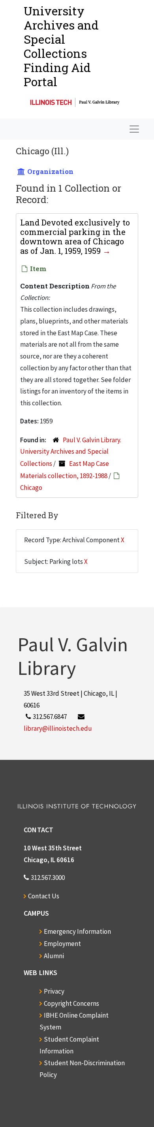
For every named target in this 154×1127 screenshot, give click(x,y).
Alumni (54, 955)
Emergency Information (77, 931)
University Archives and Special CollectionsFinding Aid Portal (61, 46)
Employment (62, 943)
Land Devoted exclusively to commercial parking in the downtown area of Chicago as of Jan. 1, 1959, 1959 (75, 236)
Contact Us (43, 896)
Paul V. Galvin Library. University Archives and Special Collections (70, 452)
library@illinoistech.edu (58, 728)
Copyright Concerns (71, 1003)
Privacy (54, 991)
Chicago (31, 487)
